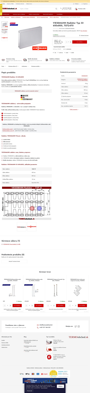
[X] (76, 326)
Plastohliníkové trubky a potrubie (30, 346)
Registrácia (85, 3)
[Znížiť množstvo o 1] (67, 42)
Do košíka (80, 42)
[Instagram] (79, 326)
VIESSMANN (68, 49)
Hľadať (56, 8)
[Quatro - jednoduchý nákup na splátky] (45, 380)
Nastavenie (29, 391)
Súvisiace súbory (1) (12, 66)
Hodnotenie (24, 66)
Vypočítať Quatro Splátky (59, 46)
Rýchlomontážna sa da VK (8, 130)
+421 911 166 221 (66, 8)
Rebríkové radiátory (38, 367)
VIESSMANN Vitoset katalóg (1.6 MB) (11, 244)
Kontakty (3, 3)
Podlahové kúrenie (46, 367)
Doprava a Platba (10, 3)
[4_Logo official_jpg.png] (21, 223)
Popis (3, 66)
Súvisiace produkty (35, 66)
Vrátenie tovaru (29, 3)
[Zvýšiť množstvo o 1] (71, 42)
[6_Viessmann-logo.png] (31, 223)
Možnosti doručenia (84, 35)
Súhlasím (60, 386)
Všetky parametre (73, 109)
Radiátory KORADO (30, 367)
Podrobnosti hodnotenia (69, 28)
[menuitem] (7, 14)
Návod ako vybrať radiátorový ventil (31, 350)
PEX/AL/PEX (53, 367)
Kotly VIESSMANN (59, 367)
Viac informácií (44, 388)
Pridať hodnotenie (14, 261)
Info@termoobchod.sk (45, 325)
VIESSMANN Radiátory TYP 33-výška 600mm (82, 79)
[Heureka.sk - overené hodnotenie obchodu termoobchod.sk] (59, 374)
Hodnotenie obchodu (20, 3)
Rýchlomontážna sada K (8, 129)
